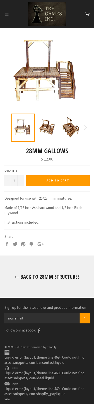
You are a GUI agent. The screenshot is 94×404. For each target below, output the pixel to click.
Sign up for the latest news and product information (45, 307)
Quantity (10, 170)
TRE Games (22, 347)
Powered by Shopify (43, 347)
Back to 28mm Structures (49, 276)
